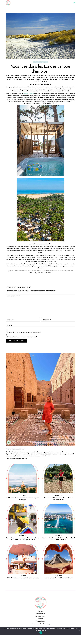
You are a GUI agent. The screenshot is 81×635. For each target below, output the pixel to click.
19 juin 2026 (22, 575)
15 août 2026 (22, 495)
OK (41, 632)
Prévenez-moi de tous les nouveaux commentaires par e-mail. (23, 332)
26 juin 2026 (58, 535)
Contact (40, 619)
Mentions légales (40, 621)
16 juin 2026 (58, 575)
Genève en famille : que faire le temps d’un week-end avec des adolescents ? (58, 539)
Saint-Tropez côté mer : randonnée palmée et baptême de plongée (22, 498)
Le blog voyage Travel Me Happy (40, 624)
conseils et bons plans (40, 62)
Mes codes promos (40, 616)
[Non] (79, 631)
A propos (40, 611)
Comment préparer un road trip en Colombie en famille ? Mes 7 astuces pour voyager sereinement (22, 539)
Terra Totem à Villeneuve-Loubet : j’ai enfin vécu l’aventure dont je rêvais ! (58, 498)
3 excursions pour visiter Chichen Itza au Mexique (58, 578)
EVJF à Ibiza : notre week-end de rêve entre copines (22, 578)
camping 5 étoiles (28, 94)
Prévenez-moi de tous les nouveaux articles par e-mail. (21, 337)
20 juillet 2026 (58, 495)
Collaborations (40, 614)
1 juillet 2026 (22, 535)
